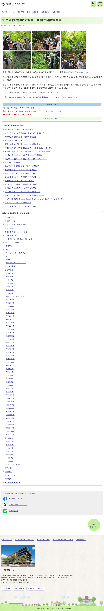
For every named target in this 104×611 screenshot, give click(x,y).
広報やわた (9, 270)
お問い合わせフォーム (52, 118)
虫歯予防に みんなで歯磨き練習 (18, 202)
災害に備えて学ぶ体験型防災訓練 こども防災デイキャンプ (29, 148)
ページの (94, 526)
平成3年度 (10, 388)
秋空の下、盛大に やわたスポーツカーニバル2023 (26, 159)
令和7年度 (10, 276)
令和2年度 (10, 293)
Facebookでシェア (16, 498)
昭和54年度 (10, 428)
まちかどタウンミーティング (16, 232)
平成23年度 (10, 322)
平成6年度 (10, 378)
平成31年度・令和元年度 (15, 296)
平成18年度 (10, 339)
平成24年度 (10, 319)
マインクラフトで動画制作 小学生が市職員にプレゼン (27, 133)
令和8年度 (10, 273)
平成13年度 (10, 355)
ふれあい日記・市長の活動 (15, 224)
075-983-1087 (34, 111)
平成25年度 (10, 316)
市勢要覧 (8, 468)
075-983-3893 (17, 111)
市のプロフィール (12, 242)
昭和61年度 (10, 405)
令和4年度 (10, 286)
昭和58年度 (10, 415)
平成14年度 (10, 352)
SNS (6, 249)
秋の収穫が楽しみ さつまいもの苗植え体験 (22, 192)
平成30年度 (10, 299)
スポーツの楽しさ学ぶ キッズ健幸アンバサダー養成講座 (28, 151)
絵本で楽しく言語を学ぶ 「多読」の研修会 (22, 166)
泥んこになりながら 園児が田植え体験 (21, 184)
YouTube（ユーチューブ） (16, 263)
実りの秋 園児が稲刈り (14, 162)
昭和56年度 (10, 421)
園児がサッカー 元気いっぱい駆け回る (21, 170)
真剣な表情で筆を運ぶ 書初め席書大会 (21, 137)
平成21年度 (10, 329)
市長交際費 (9, 228)
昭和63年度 (10, 398)
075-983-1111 (41, 575)
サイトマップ (7, 540)
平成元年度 (10, 395)
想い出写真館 (10, 266)
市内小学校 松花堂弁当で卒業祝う (19, 129)
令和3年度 (10, 290)
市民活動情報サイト (13, 482)
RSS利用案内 (81, 540)
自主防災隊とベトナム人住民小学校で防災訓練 (23, 155)
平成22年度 (10, 326)
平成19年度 (10, 336)
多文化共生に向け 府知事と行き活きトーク (22, 177)
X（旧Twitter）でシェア (18, 504)
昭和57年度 (10, 418)
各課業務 (7, 588)
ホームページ (10, 475)
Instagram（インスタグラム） (17, 253)
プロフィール (10, 221)
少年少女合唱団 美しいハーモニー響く (21, 206)
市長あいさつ (10, 217)
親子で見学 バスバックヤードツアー (20, 173)
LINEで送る (13, 511)
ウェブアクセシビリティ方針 (63, 540)
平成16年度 (10, 345)
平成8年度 (10, 372)
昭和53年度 (10, 431)
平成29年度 (10, 303)
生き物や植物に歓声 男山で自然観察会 (21, 188)
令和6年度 (10, 280)
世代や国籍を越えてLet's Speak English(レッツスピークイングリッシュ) (35, 199)
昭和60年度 (10, 408)
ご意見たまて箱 (11, 235)
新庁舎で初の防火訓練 (13, 140)
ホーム (12, 12)
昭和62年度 (10, 401)
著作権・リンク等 (43, 540)
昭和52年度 (10, 434)
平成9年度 (10, 369)
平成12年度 (10, 359)
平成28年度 (10, 306)
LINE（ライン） (12, 259)
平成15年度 (10, 349)
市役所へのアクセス (37, 588)
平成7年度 (10, 375)
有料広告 (8, 479)
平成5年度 (10, 382)
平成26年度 (10, 313)
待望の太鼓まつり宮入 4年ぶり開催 (19, 181)
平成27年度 (10, 309)
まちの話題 (45, 12)
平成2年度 (10, 391)
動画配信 (8, 471)
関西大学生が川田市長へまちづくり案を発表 (22, 144)
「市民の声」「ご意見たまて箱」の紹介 (20, 239)
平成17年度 (10, 342)
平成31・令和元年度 (13, 464)
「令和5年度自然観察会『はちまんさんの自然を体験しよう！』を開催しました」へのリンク (40, 97)
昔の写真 (9, 246)
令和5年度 (56, 12)
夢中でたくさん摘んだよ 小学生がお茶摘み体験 (24, 195)
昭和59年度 (10, 411)
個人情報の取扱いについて (24, 540)
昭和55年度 (10, 424)
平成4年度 (10, 385)
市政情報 (20, 12)
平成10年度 (10, 365)
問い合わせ (20, 588)
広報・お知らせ (32, 12)
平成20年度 (10, 332)
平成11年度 (10, 362)
